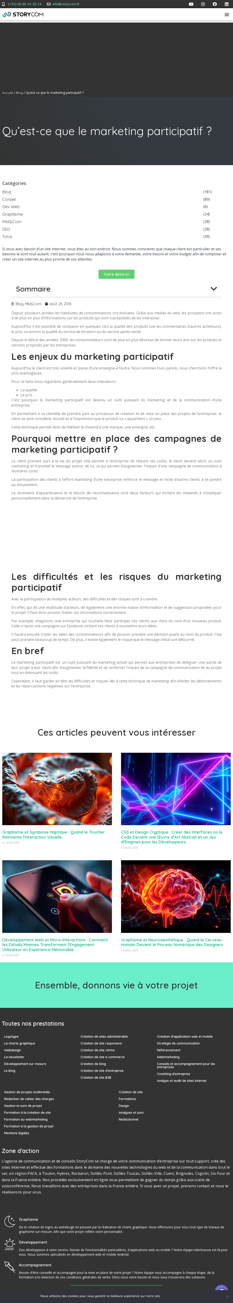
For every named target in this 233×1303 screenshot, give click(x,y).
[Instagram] (203, 4)
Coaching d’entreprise (173, 1074)
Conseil (9, 199)
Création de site (131, 1092)
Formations (127, 1099)
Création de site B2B (96, 1077)
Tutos (7, 236)
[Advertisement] (116, 54)
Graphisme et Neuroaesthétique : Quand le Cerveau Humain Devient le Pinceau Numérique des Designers (172, 942)
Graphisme (12, 214)
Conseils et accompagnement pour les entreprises (186, 1065)
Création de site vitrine (98, 1050)
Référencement (168, 1050)
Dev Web (11, 207)
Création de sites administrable (104, 1036)
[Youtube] (191, 4)
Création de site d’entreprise (102, 1071)
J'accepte (172, 1295)
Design (124, 1106)
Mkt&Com (11, 222)
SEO (6, 229)
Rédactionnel (128, 1119)
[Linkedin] (227, 4)
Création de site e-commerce (103, 1057)
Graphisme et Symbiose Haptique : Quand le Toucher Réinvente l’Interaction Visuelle (53, 834)
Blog (19, 93)
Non (188, 1295)
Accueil (7, 93)
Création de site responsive (101, 1043)
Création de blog (93, 1064)
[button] (227, 14)
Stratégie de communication (178, 1043)
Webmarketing (168, 1057)
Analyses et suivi (131, 1113)
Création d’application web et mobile (185, 1036)
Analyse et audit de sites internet (181, 1081)
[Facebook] (215, 4)
